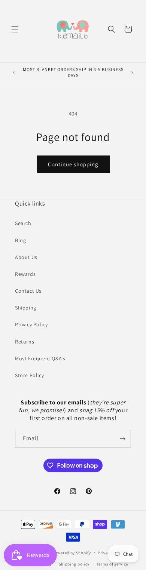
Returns (24, 341)
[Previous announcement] (14, 72)
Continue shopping (73, 164)
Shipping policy (74, 564)
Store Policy (29, 375)
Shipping (25, 307)
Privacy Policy (31, 324)
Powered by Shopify (71, 552)
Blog (20, 240)
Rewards (25, 274)
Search (23, 223)
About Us (26, 257)
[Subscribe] (122, 438)
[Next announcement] (132, 72)
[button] (15, 29)
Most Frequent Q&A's (40, 358)
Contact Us (28, 290)
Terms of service (112, 564)
